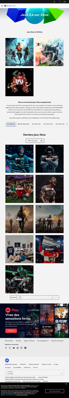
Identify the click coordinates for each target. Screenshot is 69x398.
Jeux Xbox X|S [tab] (36, 124)
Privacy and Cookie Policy (9, 395)
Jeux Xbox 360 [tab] (60, 124)
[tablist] (34, 124)
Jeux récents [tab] (11, 124)
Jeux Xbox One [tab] (48, 124)
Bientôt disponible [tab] (23, 124)
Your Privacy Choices (54, 391)
